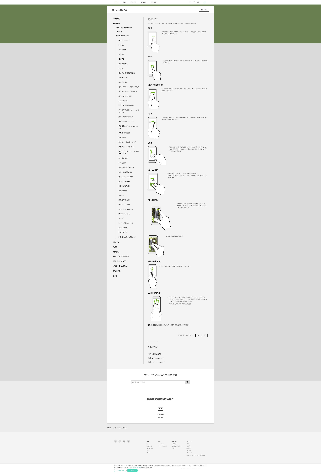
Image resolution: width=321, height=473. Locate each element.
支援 (114, 428)
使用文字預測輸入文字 (126, 223)
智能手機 (149, 446)
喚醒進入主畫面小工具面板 (127, 142)
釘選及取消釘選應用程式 (127, 105)
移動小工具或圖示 (154, 354)
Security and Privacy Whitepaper (196, 455)
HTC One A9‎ (123, 428)
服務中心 (174, 444)
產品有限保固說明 (176, 446)
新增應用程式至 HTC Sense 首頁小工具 (129, 111)
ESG (187, 444)
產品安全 (188, 450)
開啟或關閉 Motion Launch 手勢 (128, 127)
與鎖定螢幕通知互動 (125, 172)
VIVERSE (133, 2)
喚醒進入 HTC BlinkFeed (127, 147)
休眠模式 (121, 45)
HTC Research (162, 446)
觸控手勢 (121, 59)
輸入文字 (121, 218)
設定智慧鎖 (122, 163)
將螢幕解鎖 (122, 50)
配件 (148, 450)
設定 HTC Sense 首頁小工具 (128, 91)
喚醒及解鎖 (122, 137)
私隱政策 (188, 448)
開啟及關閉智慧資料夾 (126, 117)
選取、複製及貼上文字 (126, 209)
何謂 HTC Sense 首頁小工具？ (129, 87)
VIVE (148, 453)
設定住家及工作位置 (125, 96)
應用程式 (143, 2)
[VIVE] (204, 2)
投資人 (188, 446)
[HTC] (116, 2)
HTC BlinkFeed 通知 (126, 177)
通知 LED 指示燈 (124, 204)
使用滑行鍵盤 (123, 228)
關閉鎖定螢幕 (123, 191)
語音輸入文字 (123, 232)
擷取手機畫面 (123, 82)
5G (147, 444)
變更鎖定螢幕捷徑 (124, 181)
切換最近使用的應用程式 (127, 73)
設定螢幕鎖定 (123, 158)
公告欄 (173, 448)
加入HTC (189, 453)
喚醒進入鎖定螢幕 (124, 133)
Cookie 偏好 (120, 470)
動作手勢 (121, 54)
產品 (124, 2)
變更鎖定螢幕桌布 (124, 186)
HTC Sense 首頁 (124, 40)
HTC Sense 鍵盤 (124, 214)
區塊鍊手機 (150, 448)
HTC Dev (161, 444)
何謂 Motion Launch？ (127, 121)
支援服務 (153, 2)
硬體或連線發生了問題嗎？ (127, 237)
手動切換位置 (123, 101)
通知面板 (121, 195)
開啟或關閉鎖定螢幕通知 (127, 167)
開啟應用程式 (123, 64)
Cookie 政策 (137, 467)
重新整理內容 (123, 77)
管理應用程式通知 (124, 200)
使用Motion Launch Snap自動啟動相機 (129, 152)
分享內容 (121, 68)
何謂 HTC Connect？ (156, 358)
